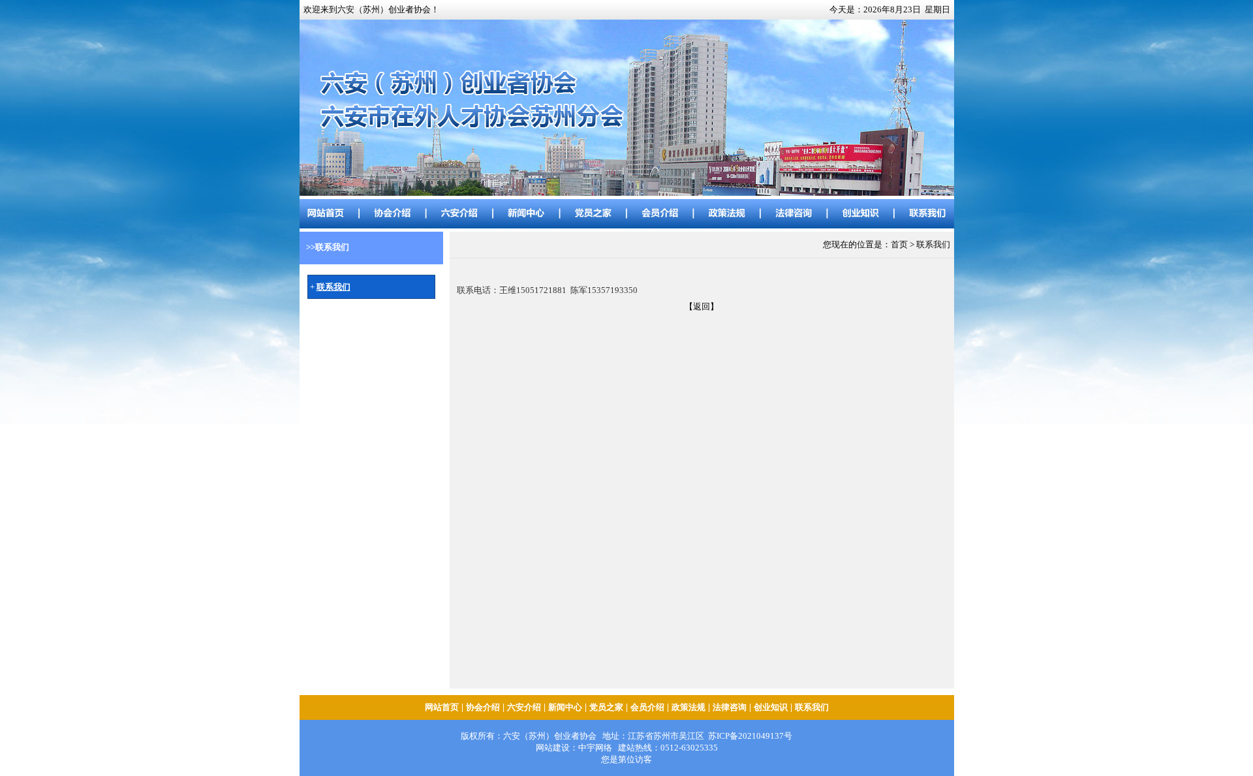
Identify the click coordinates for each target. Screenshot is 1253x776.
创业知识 (771, 707)
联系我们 (812, 707)
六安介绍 (524, 707)
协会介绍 (483, 707)
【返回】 (702, 306)
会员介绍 (647, 707)
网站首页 (442, 707)
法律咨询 (730, 707)
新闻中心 (565, 707)
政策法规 (688, 707)
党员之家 (606, 707)
